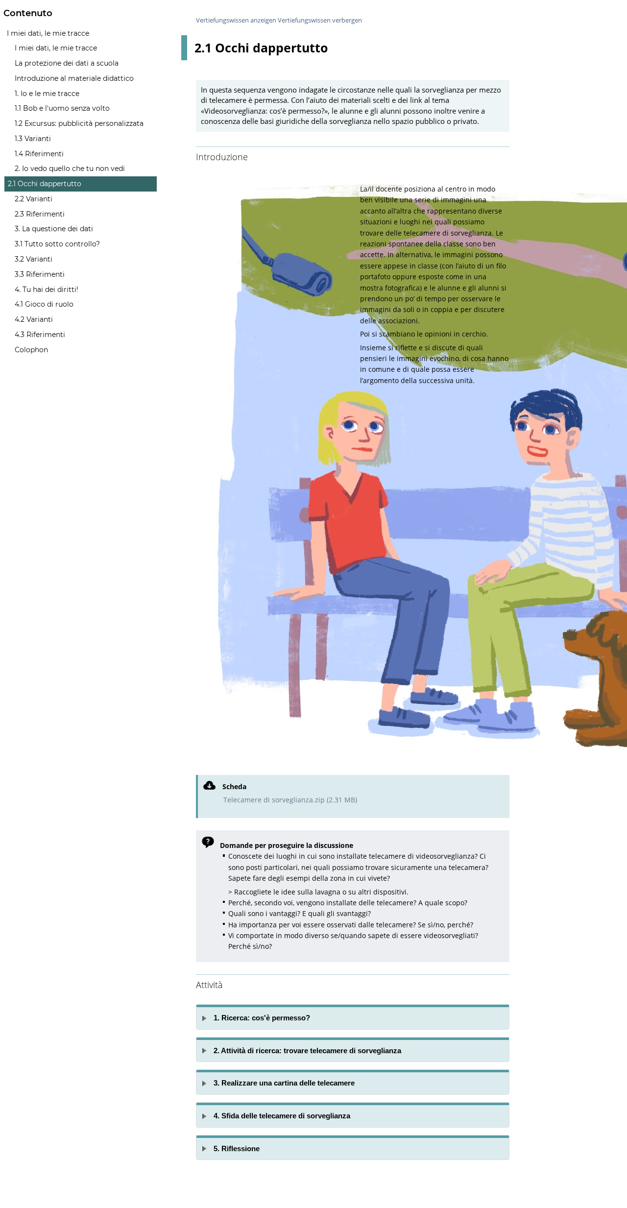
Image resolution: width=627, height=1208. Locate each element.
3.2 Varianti (33, 259)
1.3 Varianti (33, 138)
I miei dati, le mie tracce (48, 33)
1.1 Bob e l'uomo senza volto (62, 108)
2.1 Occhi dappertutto (44, 183)
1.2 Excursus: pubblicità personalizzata (79, 123)
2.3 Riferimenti (40, 214)
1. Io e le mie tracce (47, 93)
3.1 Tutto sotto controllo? (57, 244)
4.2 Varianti (34, 319)
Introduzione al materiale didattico (74, 78)
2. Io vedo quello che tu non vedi (70, 168)
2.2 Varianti (33, 198)
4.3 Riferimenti (40, 334)
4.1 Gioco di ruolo (44, 304)
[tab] (352, 1017)
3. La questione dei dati (54, 228)
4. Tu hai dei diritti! (46, 289)
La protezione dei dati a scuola (67, 63)
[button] (352, 1017)
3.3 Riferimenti (40, 274)
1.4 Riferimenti (39, 153)
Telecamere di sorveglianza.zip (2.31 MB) (290, 799)
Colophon (31, 349)
